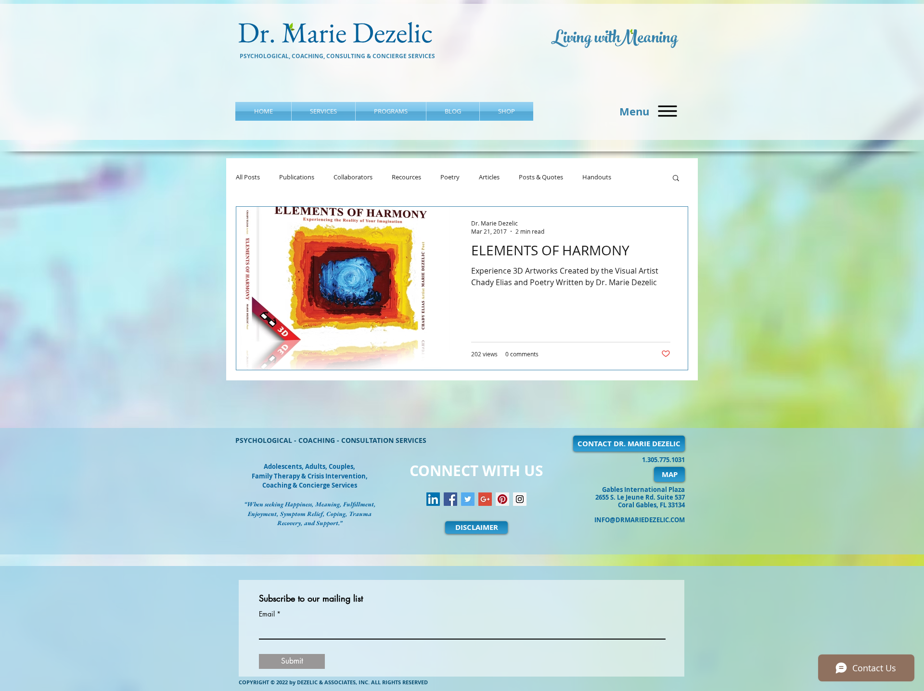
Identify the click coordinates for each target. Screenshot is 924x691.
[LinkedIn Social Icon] (433, 499)
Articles (489, 177)
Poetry (450, 177)
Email (267, 614)
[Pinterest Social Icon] (502, 499)
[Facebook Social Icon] (450, 499)
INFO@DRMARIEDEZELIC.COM (639, 519)
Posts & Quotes (541, 177)
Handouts (596, 177)
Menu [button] (634, 111)
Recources (406, 177)
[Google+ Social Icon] (485, 499)
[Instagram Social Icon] (519, 499)
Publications (296, 177)
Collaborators (353, 177)
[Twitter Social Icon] (468, 499)
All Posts (248, 177)
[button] (667, 111)
